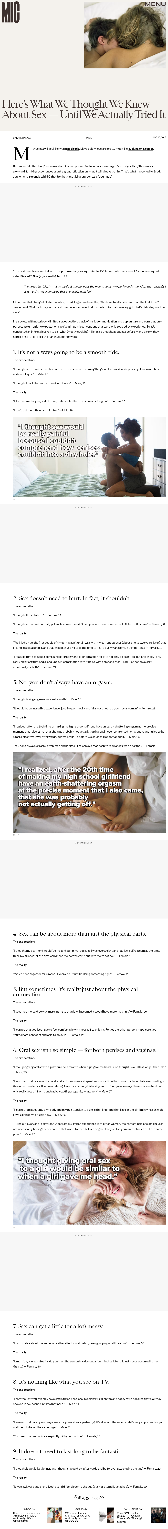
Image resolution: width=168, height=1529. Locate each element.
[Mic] (11, 12)
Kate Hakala (23, 138)
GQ (48, 176)
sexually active (127, 166)
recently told (37, 176)
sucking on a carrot (140, 148)
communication (106, 321)
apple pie (73, 148)
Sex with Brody (31, 276)
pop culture (130, 321)
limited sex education (63, 321)
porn (147, 321)
